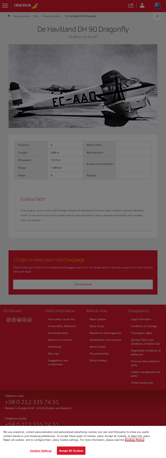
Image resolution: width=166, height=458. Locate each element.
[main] (83, 442)
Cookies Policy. (134, 440)
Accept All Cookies (71, 450)
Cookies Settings (41, 450)
